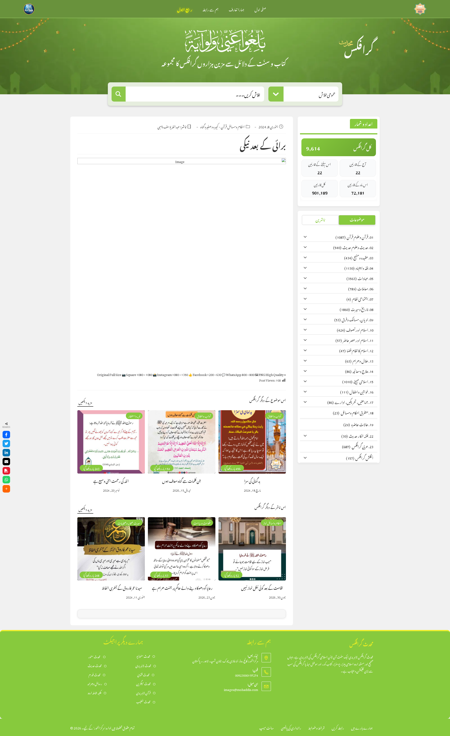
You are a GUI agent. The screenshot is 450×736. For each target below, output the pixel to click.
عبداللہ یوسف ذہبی (169, 126)
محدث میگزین (143, 683)
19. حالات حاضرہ (358, 424)
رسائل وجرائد (94, 683)
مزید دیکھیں (85, 401)
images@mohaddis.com (241, 689)
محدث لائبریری (143, 665)
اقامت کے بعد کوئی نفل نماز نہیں (262, 587)
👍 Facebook (204, 374)
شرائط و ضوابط (316, 727)
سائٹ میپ (266, 727)
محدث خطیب (143, 701)
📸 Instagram (170, 374)
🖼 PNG (269, 374)
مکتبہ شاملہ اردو (94, 692)
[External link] (420, 7)
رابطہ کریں (338, 727)
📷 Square (137, 374)
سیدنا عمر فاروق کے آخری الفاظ (122, 587)
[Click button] (119, 94)
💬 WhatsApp (238, 374)
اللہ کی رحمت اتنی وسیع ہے (111, 480)
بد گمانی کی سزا (252, 480)
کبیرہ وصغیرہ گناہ (209, 126)
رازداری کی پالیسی (291, 727)
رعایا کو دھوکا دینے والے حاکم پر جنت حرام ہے (182, 587)
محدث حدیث (95, 665)
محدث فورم (95, 674)
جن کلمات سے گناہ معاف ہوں (181, 480)
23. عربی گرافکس (357, 446)
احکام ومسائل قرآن (233, 126)
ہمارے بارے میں (362, 727)
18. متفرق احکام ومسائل (353, 412)
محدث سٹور (94, 656)
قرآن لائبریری (143, 692)
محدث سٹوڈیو (143, 656)
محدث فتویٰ (143, 674)
